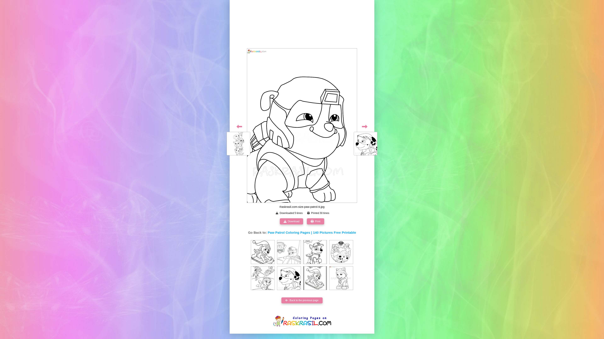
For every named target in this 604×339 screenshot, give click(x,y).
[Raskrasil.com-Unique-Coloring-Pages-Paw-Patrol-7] (289, 252)
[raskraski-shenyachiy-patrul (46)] (263, 252)
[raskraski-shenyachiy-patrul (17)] (263, 278)
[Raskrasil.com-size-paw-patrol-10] (289, 278)
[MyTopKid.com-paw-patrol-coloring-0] (341, 252)
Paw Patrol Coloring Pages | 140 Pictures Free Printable (312, 232)
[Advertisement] (302, 25)
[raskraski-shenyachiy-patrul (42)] (315, 278)
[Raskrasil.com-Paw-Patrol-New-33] (341, 278)
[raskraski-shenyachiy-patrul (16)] (315, 252)
